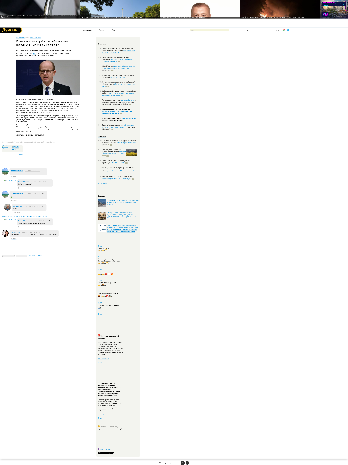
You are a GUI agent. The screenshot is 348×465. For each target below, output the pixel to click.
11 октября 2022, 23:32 (38, 182)
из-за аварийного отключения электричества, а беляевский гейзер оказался (119, 102)
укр (248, 30)
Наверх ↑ (21, 154)
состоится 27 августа (117, 77)
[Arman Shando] (10, 180)
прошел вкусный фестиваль (127, 143)
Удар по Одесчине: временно (113, 125)
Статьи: (101, 196)
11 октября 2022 (20, 37)
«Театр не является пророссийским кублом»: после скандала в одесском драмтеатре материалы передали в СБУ (121, 215)
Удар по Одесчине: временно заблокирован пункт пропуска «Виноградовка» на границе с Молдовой (272, 17)
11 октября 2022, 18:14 (32, 206)
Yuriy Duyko (17, 206)
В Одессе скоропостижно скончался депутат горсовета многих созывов (183, 17)
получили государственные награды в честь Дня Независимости (119, 171)
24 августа (102, 136)
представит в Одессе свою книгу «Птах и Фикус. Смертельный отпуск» (119, 67)
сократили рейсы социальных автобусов (116, 179)
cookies (176, 463)
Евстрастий (15, 232)
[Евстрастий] (5, 236)
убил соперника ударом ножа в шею (119, 85)
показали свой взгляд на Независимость (114, 153)
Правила (32, 256)
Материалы (87, 30)
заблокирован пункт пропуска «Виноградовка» (118, 126)
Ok (183, 463)
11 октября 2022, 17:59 (32, 170)
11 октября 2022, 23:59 (38, 221)
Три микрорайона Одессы (111, 100)
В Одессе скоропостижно (112, 118)
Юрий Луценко (107, 66)
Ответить (14, 177)
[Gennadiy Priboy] (5, 174)
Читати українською (35, 37)
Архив (101, 30)
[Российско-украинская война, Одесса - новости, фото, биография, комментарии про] (7, 149)
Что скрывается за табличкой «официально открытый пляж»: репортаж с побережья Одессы (123, 202)
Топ (113, 30)
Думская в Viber (105, 449)
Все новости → (103, 184)
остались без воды (127, 100)
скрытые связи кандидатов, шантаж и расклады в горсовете (117, 112)
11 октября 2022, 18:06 (32, 193)
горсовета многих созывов (112, 120)
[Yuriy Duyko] (7, 210)
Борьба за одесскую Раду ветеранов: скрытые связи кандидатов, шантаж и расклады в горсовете (111, 17)
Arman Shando (23, 182)
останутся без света (117, 163)
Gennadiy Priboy (17, 170)
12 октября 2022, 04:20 (29, 232)
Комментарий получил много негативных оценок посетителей (24, 216)
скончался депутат (129, 118)
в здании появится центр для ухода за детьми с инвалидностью (118, 94)
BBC (34, 53)
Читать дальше (103, 358)
